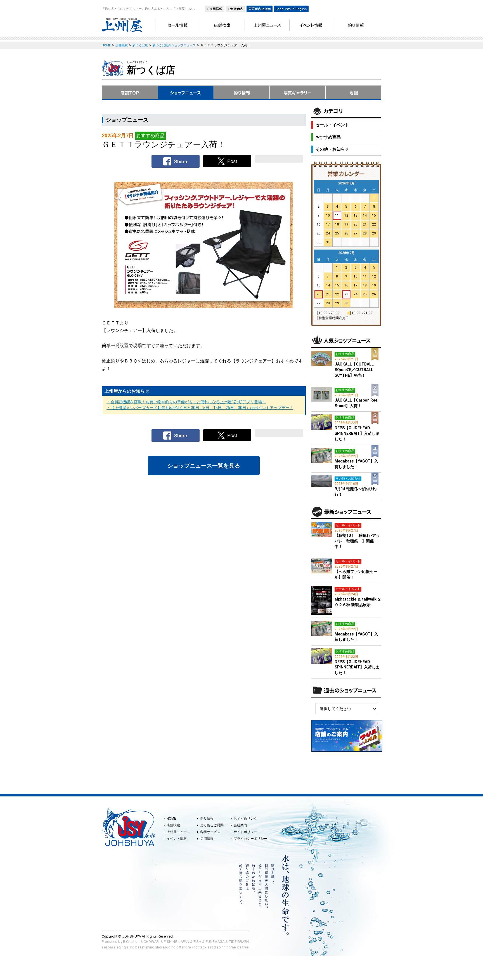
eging (121, 947)
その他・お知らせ (332, 149)
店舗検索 (173, 825)
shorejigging (165, 947)
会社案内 (240, 825)
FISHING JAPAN (176, 942)
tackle (204, 947)
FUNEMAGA (214, 942)
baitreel (243, 947)
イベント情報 (177, 839)
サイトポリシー (245, 832)
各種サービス (210, 832)
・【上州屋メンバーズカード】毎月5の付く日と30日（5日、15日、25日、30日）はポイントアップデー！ (199, 407)
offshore (183, 947)
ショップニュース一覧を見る (203, 465)
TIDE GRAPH (239, 942)
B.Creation (131, 942)
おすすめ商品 (328, 137)
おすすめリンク (245, 818)
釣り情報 (207, 818)
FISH (197, 942)
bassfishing (144, 947)
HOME (171, 818)
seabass (109, 947)
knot (195, 947)
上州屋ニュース (178, 832)
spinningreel (226, 947)
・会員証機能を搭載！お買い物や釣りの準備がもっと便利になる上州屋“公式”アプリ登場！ (186, 402)
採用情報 (207, 839)
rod (213, 947)
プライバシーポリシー (250, 839)
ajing (130, 947)
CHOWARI (152, 942)
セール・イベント (332, 124)
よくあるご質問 (212, 825)
